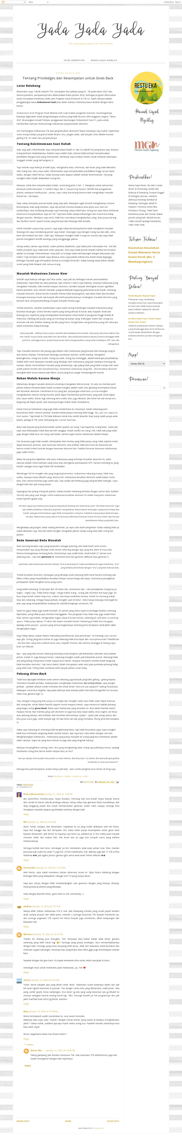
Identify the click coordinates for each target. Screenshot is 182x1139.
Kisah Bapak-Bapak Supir (141, 295)
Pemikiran (27, 785)
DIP (25, 822)
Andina (27, 906)
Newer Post (23, 1121)
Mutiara (28, 934)
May (25, 1011)
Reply (26, 814)
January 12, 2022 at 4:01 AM (42, 822)
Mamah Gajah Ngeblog (104, 60)
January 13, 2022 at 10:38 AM (43, 1011)
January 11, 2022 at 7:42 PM (58, 794)
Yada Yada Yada (91, 31)
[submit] (164, 388)
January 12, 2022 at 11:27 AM (50, 867)
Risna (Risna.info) (33, 794)
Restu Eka (36, 1050)
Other (85, 776)
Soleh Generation (74, 60)
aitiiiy (27, 980)
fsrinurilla (29, 867)
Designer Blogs (98, 1128)
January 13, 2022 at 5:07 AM (45, 980)
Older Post (113, 1121)
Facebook (58, 776)
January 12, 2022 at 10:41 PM (48, 934)
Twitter (68, 776)
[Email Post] (117, 782)
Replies (30, 1044)
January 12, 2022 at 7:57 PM (46, 906)
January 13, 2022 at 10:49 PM (60, 1050)
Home (68, 1121)
